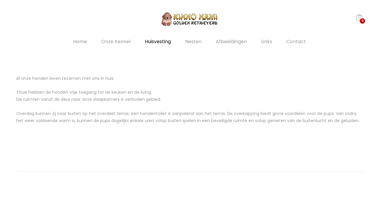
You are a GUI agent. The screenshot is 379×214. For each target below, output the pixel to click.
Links (266, 41)
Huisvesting (158, 41)
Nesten (193, 41)
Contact (296, 41)
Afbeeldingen (231, 41)
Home (80, 41)
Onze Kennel (116, 41)
